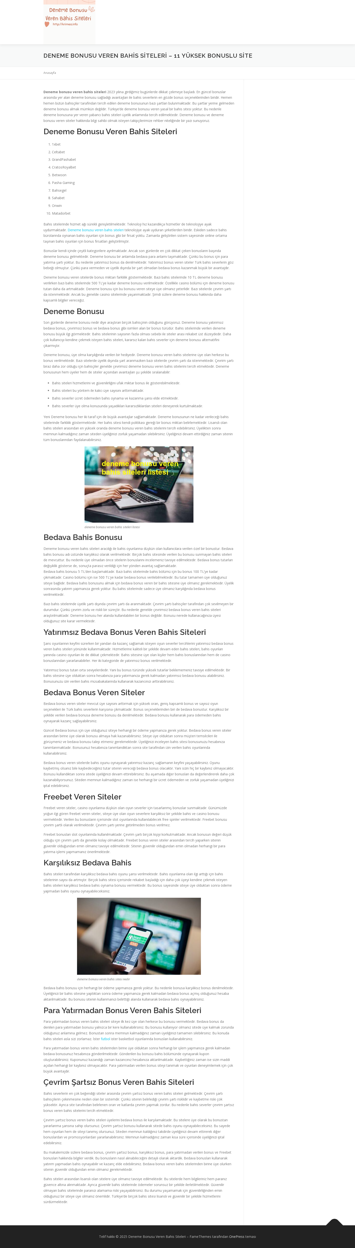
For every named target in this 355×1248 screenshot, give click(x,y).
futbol (105, 1039)
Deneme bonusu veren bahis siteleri (96, 230)
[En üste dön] (334, 1225)
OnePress (236, 1236)
